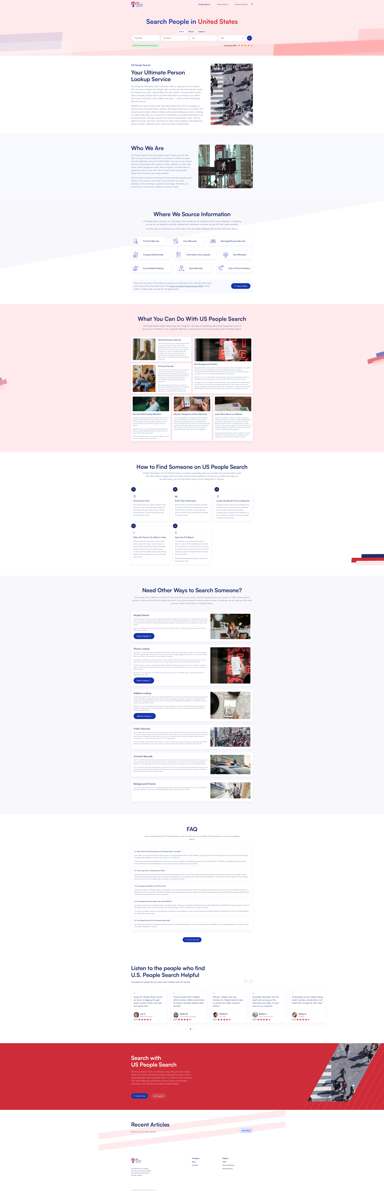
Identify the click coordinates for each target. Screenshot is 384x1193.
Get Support (158, 1096)
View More (246, 1130)
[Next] (251, 981)
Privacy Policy (227, 1169)
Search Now (141, 1096)
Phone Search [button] (222, 4)
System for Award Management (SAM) (186, 286)
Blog (193, 1162)
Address (201, 31)
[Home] (137, 4)
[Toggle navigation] (252, 4)
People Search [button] (204, 4)
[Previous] (246, 981)
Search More (242, 286)
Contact (195, 1165)
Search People (143, 636)
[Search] (249, 38)
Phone (191, 31)
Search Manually (193, 940)
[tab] (190, 1029)
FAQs (224, 1162)
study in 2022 (179, 654)
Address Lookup (143, 716)
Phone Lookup (142, 680)
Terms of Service (228, 1165)
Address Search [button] (241, 4)
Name (181, 31)
